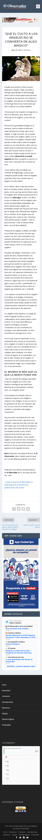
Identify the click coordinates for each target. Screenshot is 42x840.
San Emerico (15, 774)
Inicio (4, 685)
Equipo (5, 713)
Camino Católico (14, 633)
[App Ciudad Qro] (21, 573)
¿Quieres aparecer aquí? (25, 666)
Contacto (6, 696)
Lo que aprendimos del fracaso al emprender (19, 660)
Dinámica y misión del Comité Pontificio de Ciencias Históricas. (19, 652)
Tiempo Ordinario (13, 751)
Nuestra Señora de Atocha (20, 761)
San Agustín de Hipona (15, 753)
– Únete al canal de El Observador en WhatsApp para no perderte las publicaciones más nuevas (18, 485)
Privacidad (6, 725)
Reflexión (27, 50)
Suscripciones (7, 702)
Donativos (6, 690)
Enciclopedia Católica (16, 642)
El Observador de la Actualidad (20, 626)
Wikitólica (11, 666)
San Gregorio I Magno (19, 778)
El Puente (11, 648)
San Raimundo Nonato (19, 765)
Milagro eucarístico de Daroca (22, 770)
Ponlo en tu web (25, 783)
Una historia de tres (16, 657)
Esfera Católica (15, 623)
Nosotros (6, 708)
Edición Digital (8, 719)
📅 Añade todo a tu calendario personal (21, 757)
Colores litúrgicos (13, 644)
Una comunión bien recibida (17, 628)
